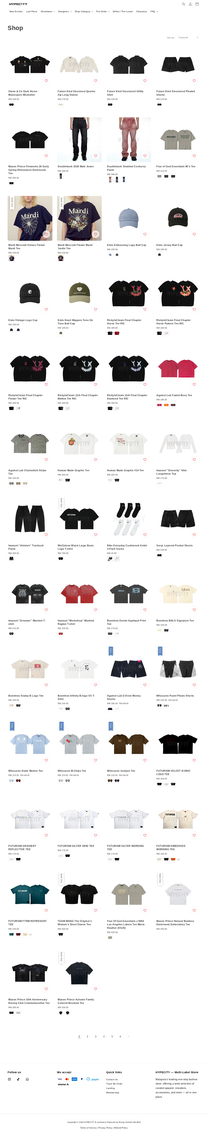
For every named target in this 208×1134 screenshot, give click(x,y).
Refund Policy (121, 1127)
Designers (63, 11)
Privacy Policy (105, 1127)
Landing (110, 1088)
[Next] (128, 1036)
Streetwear (46, 11)
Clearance (141, 11)
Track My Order (114, 1083)
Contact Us (112, 1079)
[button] (183, 4)
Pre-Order (101, 11)
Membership (112, 1092)
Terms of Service (88, 1127)
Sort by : (171, 37)
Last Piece (31, 11)
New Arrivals (16, 11)
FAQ (153, 11)
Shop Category (82, 11)
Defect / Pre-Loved (123, 11)
